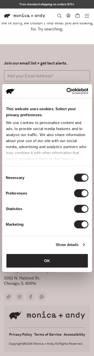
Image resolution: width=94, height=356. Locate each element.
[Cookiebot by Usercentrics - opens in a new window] (67, 91)
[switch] (81, 193)
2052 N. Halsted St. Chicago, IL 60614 (22, 281)
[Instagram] (19, 296)
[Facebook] (30, 296)
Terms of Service (48, 334)
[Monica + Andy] (24, 16)
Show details (67, 245)
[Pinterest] (41, 296)
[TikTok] (8, 296)
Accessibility (74, 334)
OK (47, 260)
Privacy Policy (20, 334)
